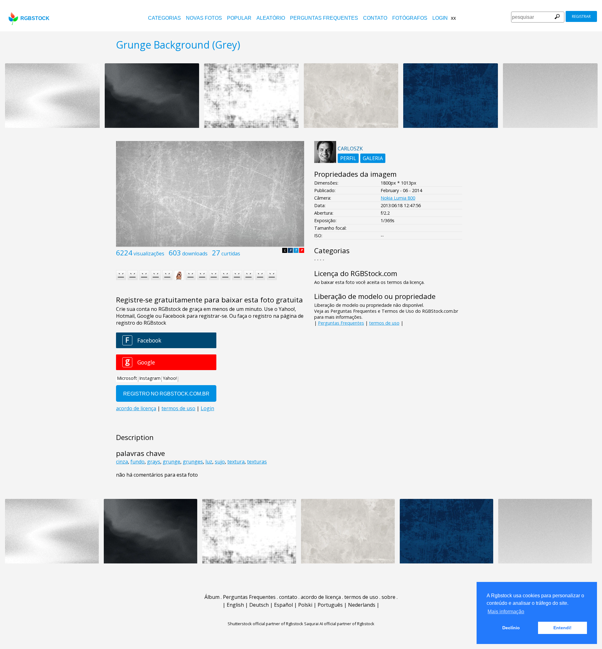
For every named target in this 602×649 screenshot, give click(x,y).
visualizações (149, 253)
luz (208, 461)
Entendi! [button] (562, 627)
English (235, 604)
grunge (171, 461)
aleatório (270, 18)
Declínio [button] (511, 627)
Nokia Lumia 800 (398, 198)
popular (239, 18)
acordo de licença (321, 597)
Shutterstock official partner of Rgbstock (265, 623)
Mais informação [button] (506, 611)
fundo (137, 461)
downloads (195, 253)
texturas (257, 461)
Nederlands (361, 604)
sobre (388, 597)
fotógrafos (409, 18)
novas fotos (204, 18)
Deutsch (259, 604)
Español (283, 604)
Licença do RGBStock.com (355, 273)
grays (153, 461)
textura (236, 461)
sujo (220, 461)
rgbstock (35, 18)
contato (375, 18)
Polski (305, 604)
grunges (193, 461)
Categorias (164, 18)
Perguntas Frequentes (324, 18)
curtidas (230, 253)
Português (330, 604)
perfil (348, 158)
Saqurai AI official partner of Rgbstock (339, 623)
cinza (122, 461)
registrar (581, 16)
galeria (373, 158)
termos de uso (384, 323)
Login (440, 18)
